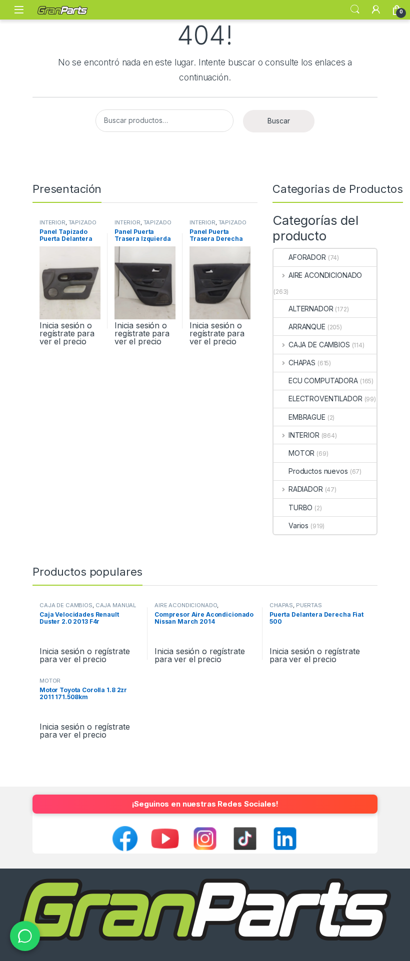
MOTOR (301, 453)
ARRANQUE (307, 326)
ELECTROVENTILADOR (325, 398)
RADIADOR (305, 489)
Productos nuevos (318, 471)
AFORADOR (307, 257)
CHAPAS (302, 362)
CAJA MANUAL (116, 605)
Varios (298, 525)
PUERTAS (309, 605)
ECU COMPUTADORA (323, 380)
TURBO (300, 507)
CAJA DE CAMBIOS (319, 344)
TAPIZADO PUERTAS (68, 225)
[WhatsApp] (25, 936)
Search (355, 9)
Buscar (279, 120)
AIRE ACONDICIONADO (325, 275)
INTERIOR (53, 222)
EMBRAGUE (307, 417)
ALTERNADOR (311, 308)
